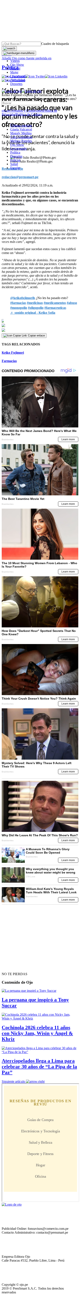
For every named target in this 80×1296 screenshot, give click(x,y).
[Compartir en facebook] (40, 321)
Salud (14, 164)
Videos (15, 61)
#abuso (72, 303)
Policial (15, 68)
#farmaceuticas (55, 308)
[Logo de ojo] (12, 91)
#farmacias (18, 303)
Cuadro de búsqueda (55, 43)
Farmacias (9, 361)
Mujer (14, 72)
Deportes (16, 84)
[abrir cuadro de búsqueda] (9, 48)
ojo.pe (6, 110)
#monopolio (18, 308)
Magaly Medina (21, 133)
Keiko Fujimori (13, 352)
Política (15, 152)
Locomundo (18, 76)
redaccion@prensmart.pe (20, 177)
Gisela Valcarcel (21, 129)
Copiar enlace (36, 335)
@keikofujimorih (22, 298)
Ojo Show (17, 64)
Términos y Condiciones (26, 110)
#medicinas (35, 303)
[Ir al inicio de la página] (11, 966)
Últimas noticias (21, 125)
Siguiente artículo (13, 1081)
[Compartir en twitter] (40, 325)
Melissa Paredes (21, 141)
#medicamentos (55, 303)
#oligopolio (36, 308)
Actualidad (17, 80)
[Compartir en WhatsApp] (40, 330)
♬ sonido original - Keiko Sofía (32, 312)
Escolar (15, 168)
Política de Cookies (29, 114)
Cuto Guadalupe (21, 137)
